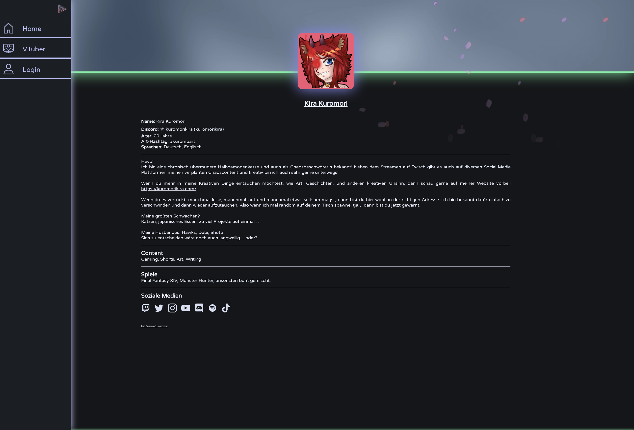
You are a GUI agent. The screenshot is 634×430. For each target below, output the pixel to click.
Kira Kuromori (326, 103)
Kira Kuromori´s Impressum (154, 326)
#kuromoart (182, 141)
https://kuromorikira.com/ (168, 188)
